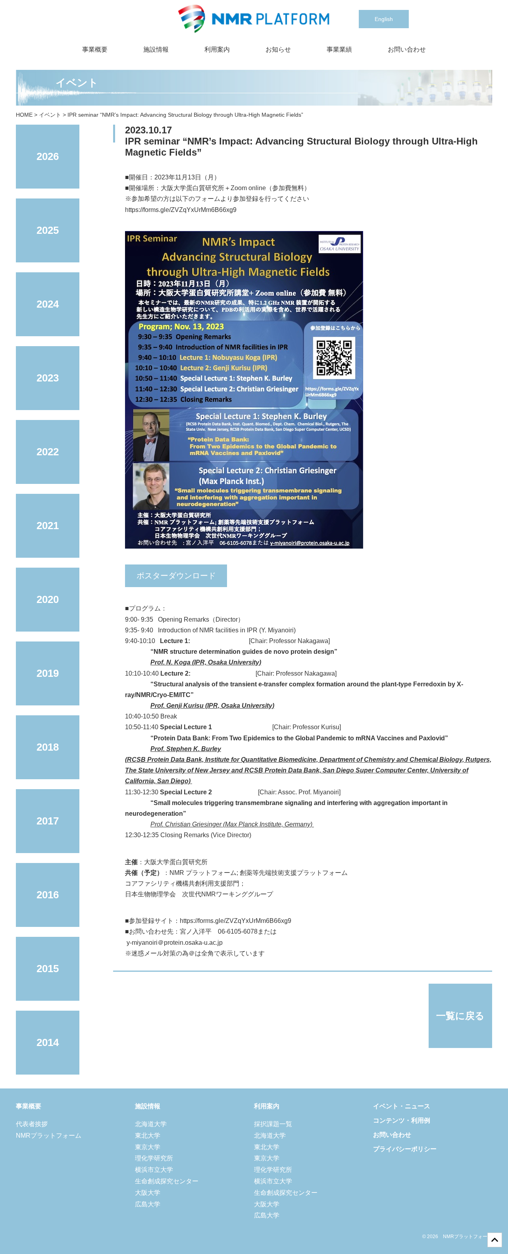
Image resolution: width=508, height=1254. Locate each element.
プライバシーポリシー (405, 1149)
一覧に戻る (460, 1015)
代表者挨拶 (32, 1124)
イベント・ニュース (401, 1106)
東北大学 (147, 1135)
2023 (48, 378)
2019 (48, 673)
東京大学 (147, 1147)
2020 (48, 599)
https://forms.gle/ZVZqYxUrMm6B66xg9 (181, 209)
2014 (48, 1042)
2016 (48, 895)
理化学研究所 (154, 1158)
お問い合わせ (407, 49)
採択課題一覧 (273, 1124)
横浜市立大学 (154, 1169)
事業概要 (95, 49)
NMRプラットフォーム (48, 1135)
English (384, 19)
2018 (48, 747)
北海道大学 (151, 1124)
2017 (48, 821)
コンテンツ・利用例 (401, 1120)
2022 (48, 452)
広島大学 (147, 1204)
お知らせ (278, 49)
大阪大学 (147, 1192)
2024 (48, 304)
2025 (48, 230)
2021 (48, 526)
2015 (48, 969)
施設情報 (156, 49)
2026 (48, 156)
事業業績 (339, 49)
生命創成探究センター (166, 1181)
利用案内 (217, 49)
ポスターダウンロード (176, 575)
